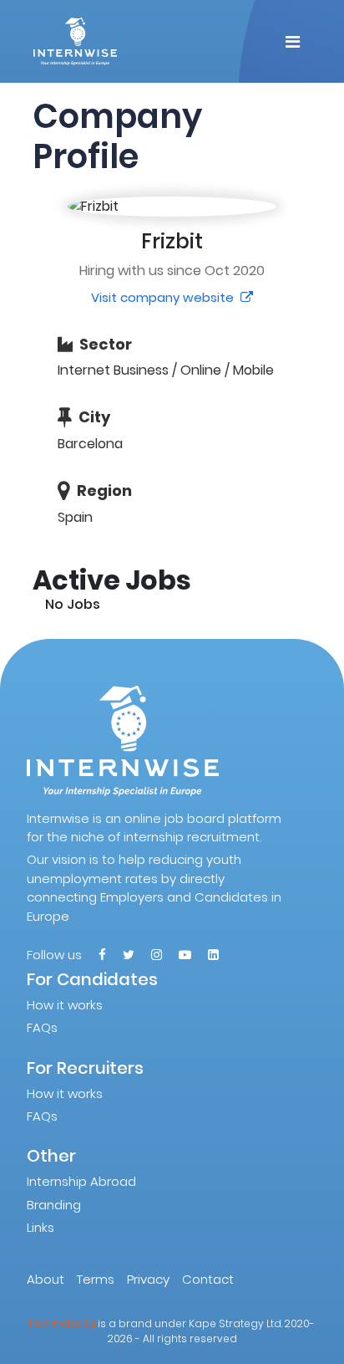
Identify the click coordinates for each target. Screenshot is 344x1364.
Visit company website (164, 297)
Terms (95, 1279)
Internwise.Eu (62, 1323)
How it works (65, 1005)
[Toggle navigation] (293, 41)
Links (40, 1227)
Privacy (148, 1279)
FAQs (42, 1027)
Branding (54, 1204)
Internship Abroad (81, 1181)
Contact (208, 1279)
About (45, 1279)
